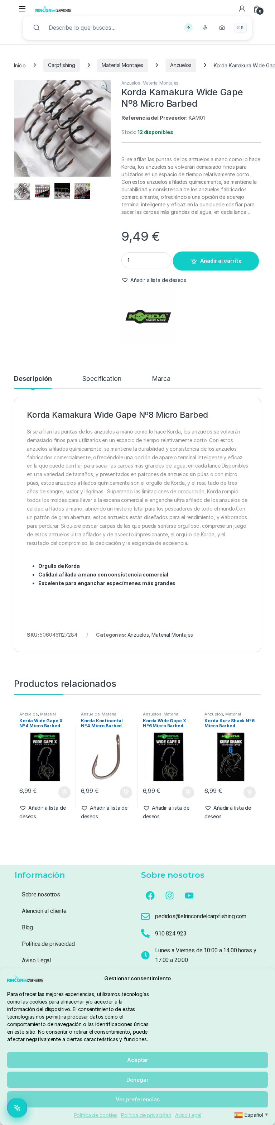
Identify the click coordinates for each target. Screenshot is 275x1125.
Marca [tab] (161, 378)
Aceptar (137, 1060)
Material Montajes (122, 65)
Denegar (137, 1079)
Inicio (20, 65)
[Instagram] (170, 895)
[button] (104, 87)
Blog (27, 927)
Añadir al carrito (221, 261)
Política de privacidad (146, 1115)
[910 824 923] (145, 933)
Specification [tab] (101, 378)
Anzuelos (181, 65)
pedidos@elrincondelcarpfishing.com (200, 916)
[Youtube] (189, 895)
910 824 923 (170, 933)
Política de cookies (95, 1115)
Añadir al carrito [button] (63, 792)
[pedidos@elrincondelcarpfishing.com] (145, 916)
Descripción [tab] (33, 378)
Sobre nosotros (41, 894)
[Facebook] (150, 895)
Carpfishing (61, 65)
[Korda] (148, 316)
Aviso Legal (188, 1115)
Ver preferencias (138, 1099)
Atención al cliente (44, 911)
